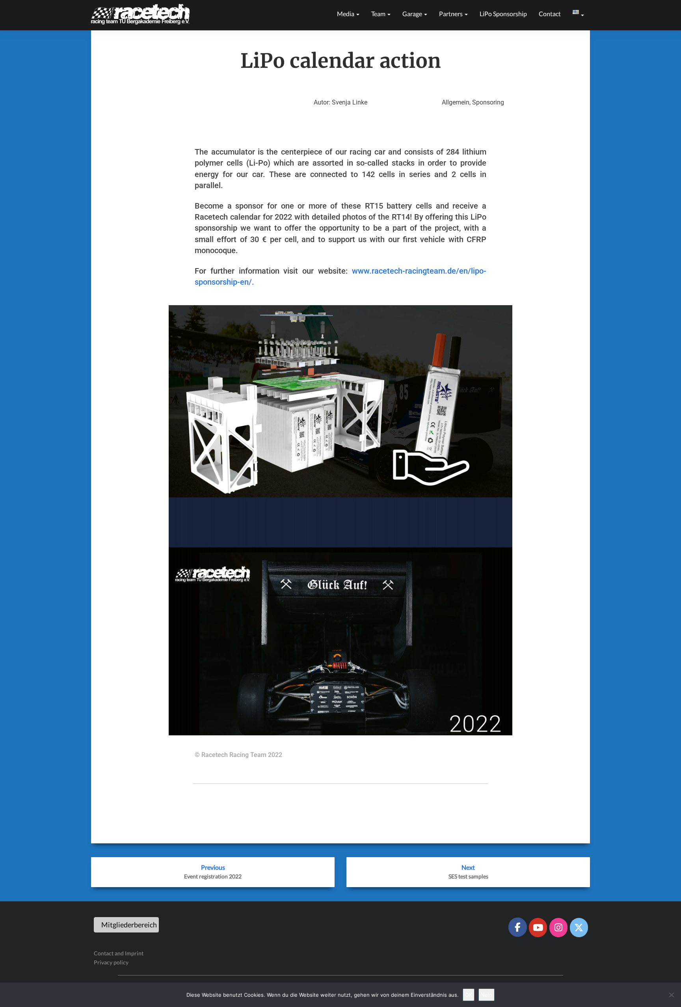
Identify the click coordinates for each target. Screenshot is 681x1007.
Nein (486, 995)
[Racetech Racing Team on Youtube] (538, 927)
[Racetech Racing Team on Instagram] (558, 927)
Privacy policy (111, 962)
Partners (451, 13)
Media (346, 13)
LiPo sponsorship (503, 13)
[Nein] (671, 995)
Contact (550, 13)
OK (468, 995)
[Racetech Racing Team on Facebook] (517, 926)
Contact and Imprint (118, 953)
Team (379, 13)
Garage (412, 13)
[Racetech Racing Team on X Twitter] (579, 927)
